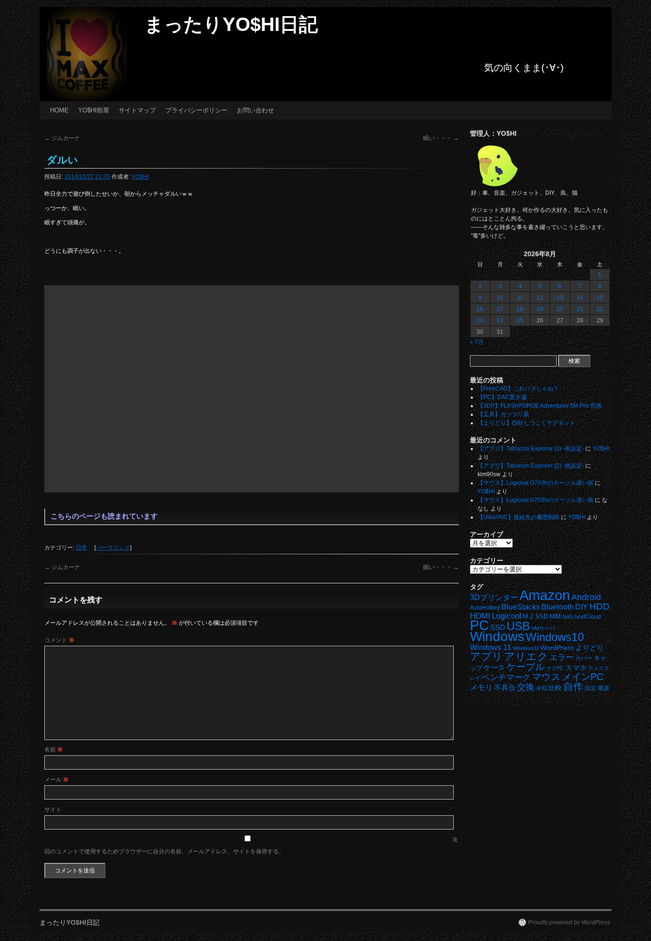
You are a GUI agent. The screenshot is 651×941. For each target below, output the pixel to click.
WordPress (557, 647)
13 (560, 297)
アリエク (526, 656)
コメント (59, 640)
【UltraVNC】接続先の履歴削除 (518, 517)
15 (600, 297)
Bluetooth (557, 606)
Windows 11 (490, 647)
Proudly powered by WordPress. (569, 922)
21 (580, 309)
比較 (555, 687)
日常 (81, 547)
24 (500, 320)
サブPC (555, 668)
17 (500, 309)
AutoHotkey (485, 607)
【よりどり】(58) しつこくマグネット (526, 423)
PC (479, 625)
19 (540, 309)
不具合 (505, 687)
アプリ (486, 656)
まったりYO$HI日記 (231, 24)
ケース (494, 667)
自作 (573, 686)
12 (540, 297)
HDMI (480, 616)
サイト (52, 809)
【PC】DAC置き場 (502, 397)
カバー (583, 658)
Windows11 (526, 648)
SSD (497, 627)
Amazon (544, 595)
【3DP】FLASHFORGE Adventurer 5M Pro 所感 (539, 405)
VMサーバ (543, 628)
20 (560, 309)
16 (480, 309)
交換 (525, 687)
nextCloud (587, 616)
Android (586, 597)
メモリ (481, 687)
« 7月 (477, 342)
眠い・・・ (441, 138)
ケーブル (526, 666)
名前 (53, 749)
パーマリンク (113, 547)
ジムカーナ (62, 138)
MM (555, 616)
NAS (567, 617)
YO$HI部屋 (93, 110)
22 (600, 309)
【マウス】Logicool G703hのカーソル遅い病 (535, 483)
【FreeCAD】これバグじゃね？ (518, 388)
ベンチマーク (506, 677)
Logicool (506, 616)
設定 (590, 688)
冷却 (541, 688)
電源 (603, 688)
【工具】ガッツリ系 (503, 414)
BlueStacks (520, 607)
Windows (497, 636)
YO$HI (140, 176)
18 (520, 309)
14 (580, 297)
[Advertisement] (251, 388)
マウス (546, 676)
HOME (59, 110)
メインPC (582, 676)
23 (480, 320)
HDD (600, 606)
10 (500, 297)
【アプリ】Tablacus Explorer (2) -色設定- (531, 448)
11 (520, 297)
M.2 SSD (535, 616)
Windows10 (555, 637)
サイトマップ (137, 110)
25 (520, 320)
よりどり (589, 647)
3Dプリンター (494, 597)
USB (518, 626)
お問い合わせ (255, 110)
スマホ (576, 667)
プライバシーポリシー (196, 110)
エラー (561, 657)
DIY (581, 607)
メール (56, 779)
